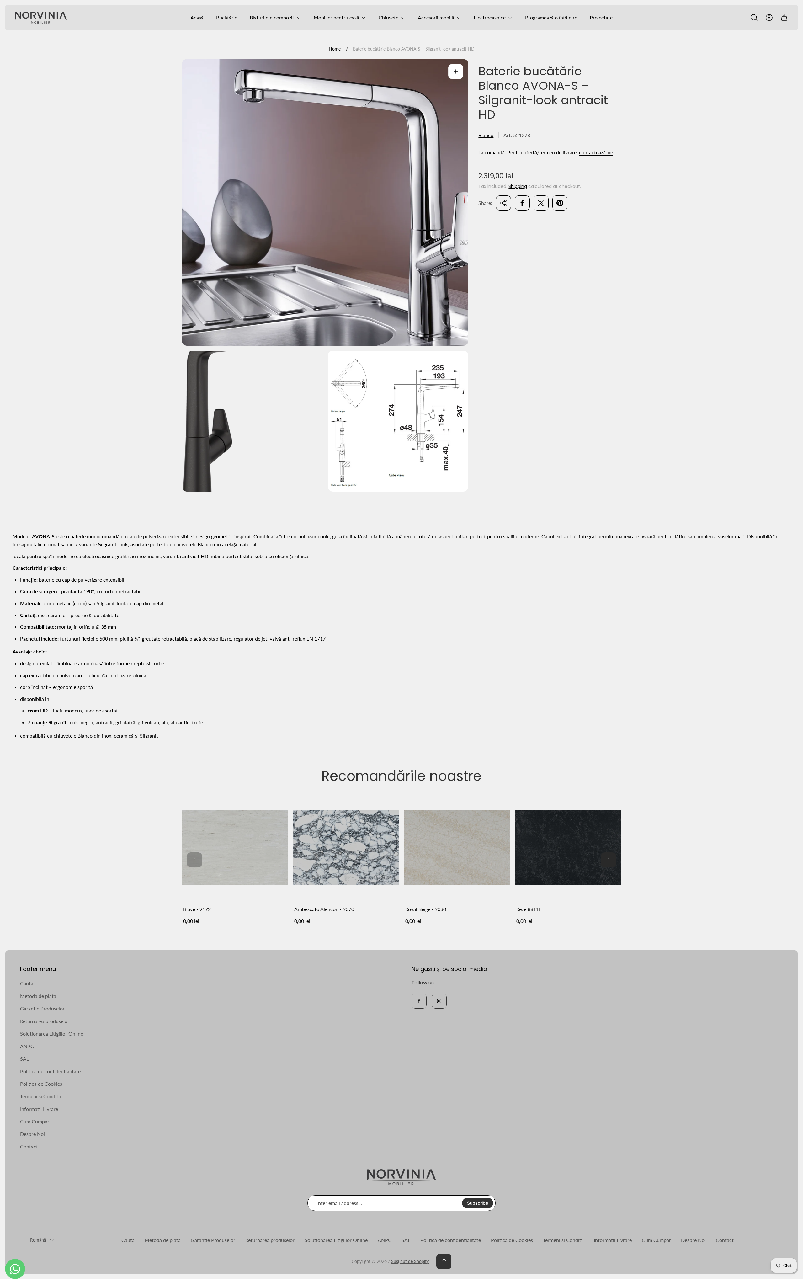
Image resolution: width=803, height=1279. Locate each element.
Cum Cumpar (34, 1121)
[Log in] (769, 17)
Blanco (485, 135)
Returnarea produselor (44, 1021)
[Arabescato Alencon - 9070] (346, 847)
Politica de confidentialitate (50, 1071)
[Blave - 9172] (235, 847)
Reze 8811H (529, 909)
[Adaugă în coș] (275, 806)
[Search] (754, 17)
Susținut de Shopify (410, 1261)
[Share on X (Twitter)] (541, 203)
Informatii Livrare (39, 1109)
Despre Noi (32, 1134)
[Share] (503, 203)
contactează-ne (596, 152)
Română (38, 1240)
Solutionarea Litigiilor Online (51, 1034)
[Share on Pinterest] (559, 203)
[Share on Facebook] (522, 203)
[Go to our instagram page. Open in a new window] (439, 1001)
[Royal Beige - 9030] (457, 847)
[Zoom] (455, 71)
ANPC (27, 1046)
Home (335, 48)
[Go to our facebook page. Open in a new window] (419, 1001)
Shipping (517, 186)
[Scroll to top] (443, 1261)
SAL (24, 1059)
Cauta (26, 983)
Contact (29, 1146)
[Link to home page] (401, 1177)
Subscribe (477, 1203)
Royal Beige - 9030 (425, 909)
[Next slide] (608, 859)
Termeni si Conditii (40, 1096)
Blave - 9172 (197, 909)
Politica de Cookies (41, 1084)
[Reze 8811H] (568, 847)
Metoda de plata (38, 996)
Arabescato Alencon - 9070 (324, 909)
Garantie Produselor (42, 1008)
